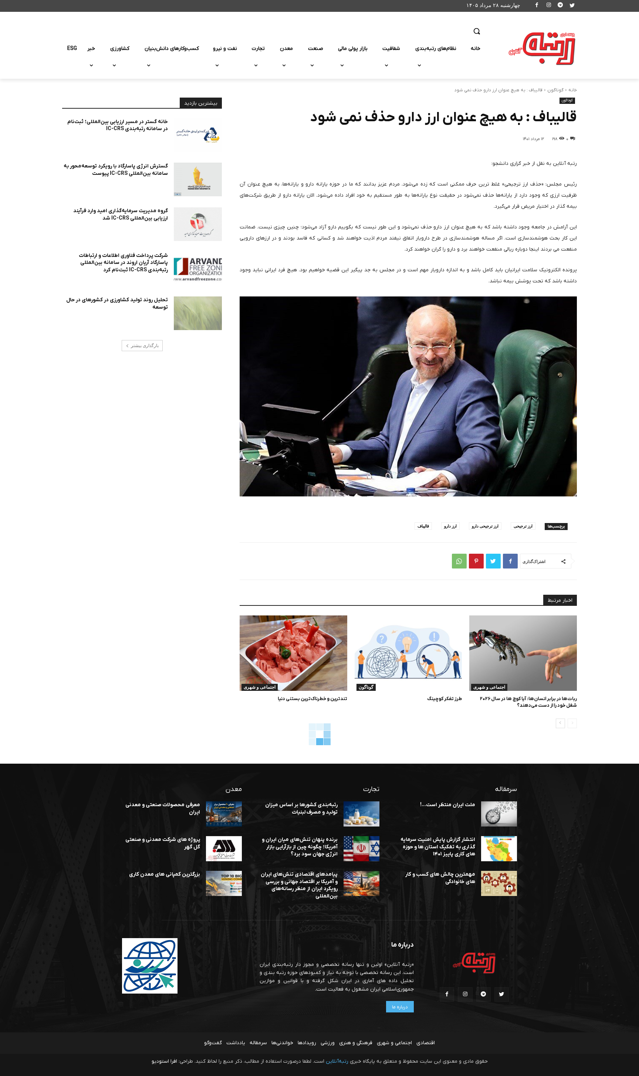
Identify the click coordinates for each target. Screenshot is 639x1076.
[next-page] (560, 723)
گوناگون (555, 90)
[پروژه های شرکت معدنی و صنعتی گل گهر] (224, 848)
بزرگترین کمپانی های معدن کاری (164, 874)
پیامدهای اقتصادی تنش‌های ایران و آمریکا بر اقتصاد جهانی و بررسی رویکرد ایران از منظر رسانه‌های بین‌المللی (299, 885)
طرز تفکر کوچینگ (444, 699)
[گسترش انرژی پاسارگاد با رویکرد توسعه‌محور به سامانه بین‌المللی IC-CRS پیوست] (198, 179)
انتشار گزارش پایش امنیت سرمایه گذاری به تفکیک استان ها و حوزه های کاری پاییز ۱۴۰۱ (437, 847)
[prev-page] (572, 723)
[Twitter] (572, 6)
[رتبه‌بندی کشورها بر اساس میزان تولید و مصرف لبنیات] (361, 813)
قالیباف (423, 526)
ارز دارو (450, 526)
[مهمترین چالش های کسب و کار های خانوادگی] (499, 883)
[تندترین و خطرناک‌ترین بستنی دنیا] (293, 652)
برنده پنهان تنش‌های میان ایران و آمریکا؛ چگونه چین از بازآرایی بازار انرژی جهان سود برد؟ (300, 847)
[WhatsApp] (459, 561)
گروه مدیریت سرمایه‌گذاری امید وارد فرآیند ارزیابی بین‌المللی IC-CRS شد (120, 214)
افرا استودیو (164, 1061)
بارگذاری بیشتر (145, 345)
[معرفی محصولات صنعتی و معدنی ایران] (224, 813)
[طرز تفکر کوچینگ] (408, 652)
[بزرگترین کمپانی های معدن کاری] (224, 883)
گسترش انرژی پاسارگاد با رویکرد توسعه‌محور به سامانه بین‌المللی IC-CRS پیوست (116, 170)
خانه (572, 90)
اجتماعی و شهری (489, 687)
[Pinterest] (476, 561)
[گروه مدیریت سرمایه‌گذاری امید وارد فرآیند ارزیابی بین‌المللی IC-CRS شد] (198, 224)
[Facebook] (537, 6)
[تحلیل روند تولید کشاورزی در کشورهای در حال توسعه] (198, 313)
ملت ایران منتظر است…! (447, 804)
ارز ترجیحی (523, 526)
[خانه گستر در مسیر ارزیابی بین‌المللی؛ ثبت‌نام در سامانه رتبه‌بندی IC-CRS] (198, 135)
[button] (477, 31)
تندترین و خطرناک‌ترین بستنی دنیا (312, 699)
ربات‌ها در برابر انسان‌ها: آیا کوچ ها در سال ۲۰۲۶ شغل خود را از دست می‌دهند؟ (528, 702)
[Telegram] (560, 6)
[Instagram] (549, 6)
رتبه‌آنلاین (337, 1061)
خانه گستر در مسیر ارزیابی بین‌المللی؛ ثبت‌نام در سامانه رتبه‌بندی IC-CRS (117, 125)
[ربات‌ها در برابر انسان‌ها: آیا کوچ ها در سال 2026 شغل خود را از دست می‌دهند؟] (523, 652)
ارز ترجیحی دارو (485, 526)
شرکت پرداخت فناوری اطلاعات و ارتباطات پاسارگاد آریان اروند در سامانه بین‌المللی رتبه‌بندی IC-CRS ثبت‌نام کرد (123, 263)
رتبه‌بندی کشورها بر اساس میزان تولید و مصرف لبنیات (301, 808)
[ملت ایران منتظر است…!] (499, 813)
